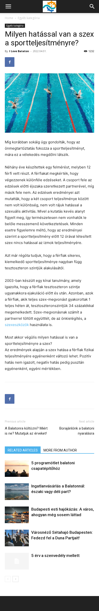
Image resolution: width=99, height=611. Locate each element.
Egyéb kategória (29, 18)
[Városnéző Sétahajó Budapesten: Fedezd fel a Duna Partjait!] (17, 538)
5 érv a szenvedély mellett (55, 555)
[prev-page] (8, 579)
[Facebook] (9, 62)
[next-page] (15, 579)
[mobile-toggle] (8, 6)
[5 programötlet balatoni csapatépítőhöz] (17, 468)
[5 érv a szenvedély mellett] (17, 561)
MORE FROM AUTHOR (60, 450)
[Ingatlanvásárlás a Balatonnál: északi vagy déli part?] (17, 491)
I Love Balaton (19, 51)
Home (9, 18)
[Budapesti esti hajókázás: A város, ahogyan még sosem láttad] (17, 515)
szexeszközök (17, 324)
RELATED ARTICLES (23, 450)
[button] (92, 6)
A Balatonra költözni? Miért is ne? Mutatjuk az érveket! (26, 431)
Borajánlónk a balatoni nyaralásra (76, 431)
